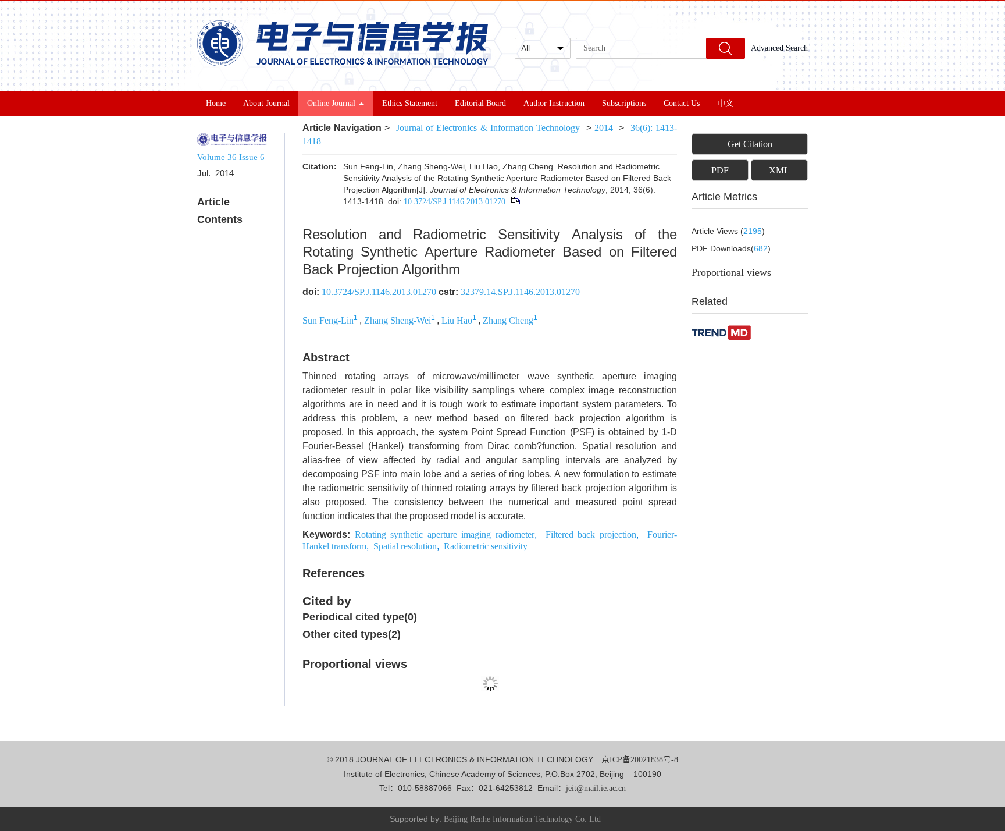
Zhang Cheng (508, 320)
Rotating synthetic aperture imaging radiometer (444, 534)
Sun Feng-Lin (328, 320)
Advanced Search (779, 48)
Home (216, 103)
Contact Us (682, 103)
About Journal (266, 103)
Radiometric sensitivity (486, 546)
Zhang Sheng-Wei (397, 320)
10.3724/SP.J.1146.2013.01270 (454, 201)
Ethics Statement (409, 103)
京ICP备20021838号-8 (639, 759)
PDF (720, 170)
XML (779, 170)
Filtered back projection (591, 534)
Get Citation (750, 144)
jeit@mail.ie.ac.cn (596, 788)
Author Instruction (554, 103)
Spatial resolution (405, 546)
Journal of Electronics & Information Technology (488, 128)
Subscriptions (624, 103)
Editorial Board (480, 103)
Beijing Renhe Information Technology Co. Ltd (522, 819)
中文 (725, 103)
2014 (603, 128)
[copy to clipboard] (515, 201)
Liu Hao (456, 320)
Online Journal (331, 103)
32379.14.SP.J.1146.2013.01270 (520, 292)
